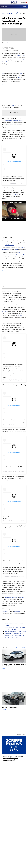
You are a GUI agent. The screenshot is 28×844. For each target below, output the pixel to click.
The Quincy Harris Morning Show (19, 424)
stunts (18, 55)
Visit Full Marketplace (21, 647)
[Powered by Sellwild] (24, 734)
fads (24, 55)
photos (12, 105)
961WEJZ (13, 183)
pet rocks (21, 597)
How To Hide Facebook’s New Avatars (15, 631)
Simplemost (5, 611)
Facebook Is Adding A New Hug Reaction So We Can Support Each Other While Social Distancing (14, 636)
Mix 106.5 (13, 379)
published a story (9, 245)
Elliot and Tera (14, 576)
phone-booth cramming (11, 597)
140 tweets (5, 311)
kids (3, 73)
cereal (17, 194)
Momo (8, 62)
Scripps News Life (7, 13)
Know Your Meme (21, 255)
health (16, 249)
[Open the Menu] (2, 2)
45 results (20, 315)
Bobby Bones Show (15, 471)
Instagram (8, 42)
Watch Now (23, 2)
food (21, 73)
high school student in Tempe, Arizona (12, 120)
